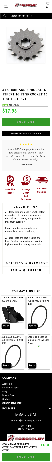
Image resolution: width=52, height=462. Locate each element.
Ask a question (26, 270)
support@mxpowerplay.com (26, 420)
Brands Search (9, 395)
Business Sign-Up (11, 387)
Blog (4, 391)
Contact (6, 399)
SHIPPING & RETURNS (26, 262)
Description (26, 206)
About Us (7, 384)
